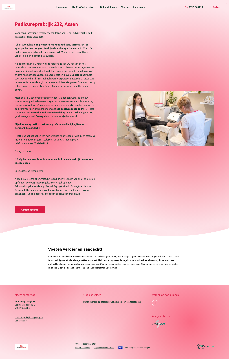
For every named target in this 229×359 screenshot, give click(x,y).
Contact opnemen (29, 210)
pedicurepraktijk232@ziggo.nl (29, 317)
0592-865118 (21, 320)
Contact (216, 7)
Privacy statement (82, 348)
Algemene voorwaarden (104, 348)
